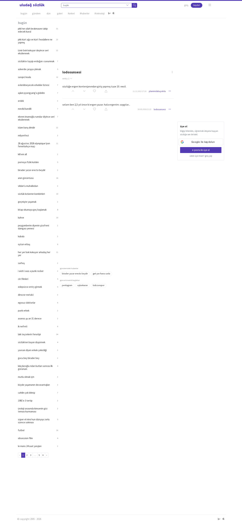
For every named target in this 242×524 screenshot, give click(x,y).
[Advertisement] (142, 41)
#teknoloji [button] (99, 13)
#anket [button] (71, 13)
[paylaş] (106, 91)
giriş (186, 5)
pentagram (67, 285)
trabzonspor (98, 285)
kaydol (196, 5)
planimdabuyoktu (157, 91)
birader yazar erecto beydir (75, 273)
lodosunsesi (160, 109)
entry (65, 78)
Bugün (24, 13)
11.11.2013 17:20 (139, 91)
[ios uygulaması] (113, 13)
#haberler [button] (85, 13)
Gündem (36, 13)
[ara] (134, 5)
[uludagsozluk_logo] (32, 5)
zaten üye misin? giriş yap (200, 155)
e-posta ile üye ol (201, 150)
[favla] (94, 91)
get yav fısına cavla (101, 273)
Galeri (60, 13)
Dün (49, 13)
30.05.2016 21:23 (144, 109)
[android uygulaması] (109, 13)
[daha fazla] (210, 5)
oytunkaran (82, 285)
